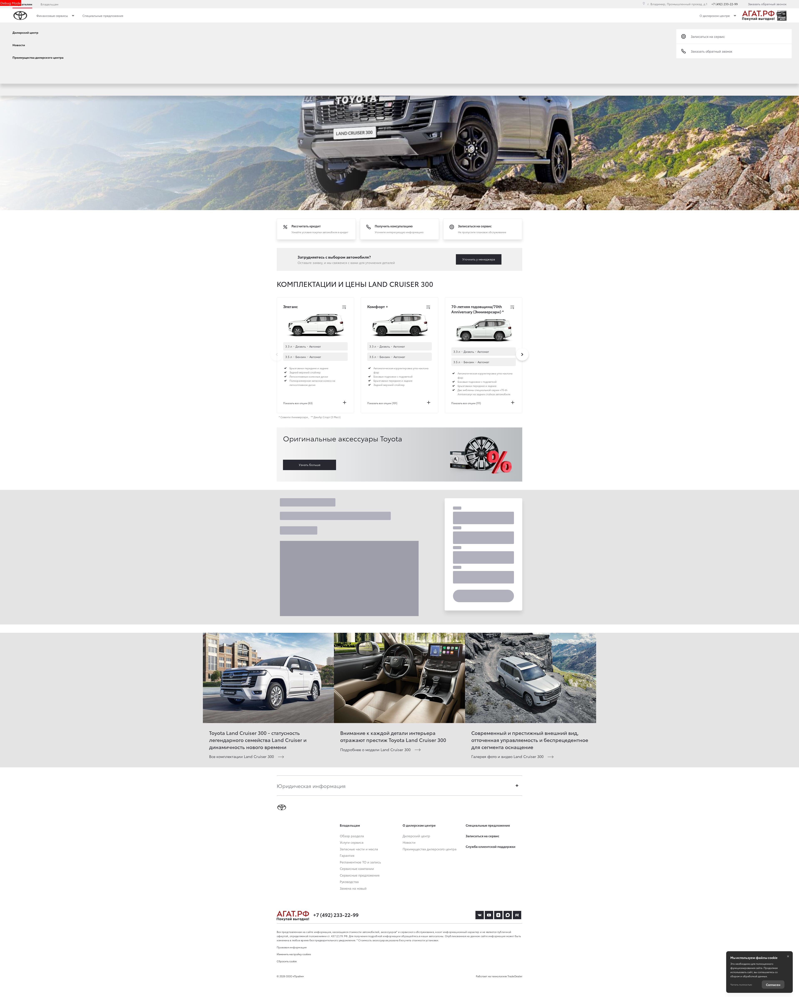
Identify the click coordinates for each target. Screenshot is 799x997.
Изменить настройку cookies (294, 954)
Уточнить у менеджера (478, 259)
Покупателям (22, 4)
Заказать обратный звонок (767, 4)
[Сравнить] (344, 307)
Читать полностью (741, 984)
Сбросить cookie (287, 961)
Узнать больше (309, 465)
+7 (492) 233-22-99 (724, 4)
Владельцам (49, 4)
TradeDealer (514, 976)
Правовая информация (292, 947)
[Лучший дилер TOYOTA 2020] (782, 16)
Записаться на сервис (708, 36)
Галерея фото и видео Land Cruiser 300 (507, 756)
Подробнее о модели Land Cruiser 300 (375, 749)
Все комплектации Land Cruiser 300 (241, 756)
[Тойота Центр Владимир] (758, 16)
